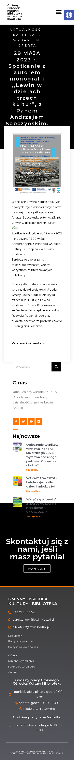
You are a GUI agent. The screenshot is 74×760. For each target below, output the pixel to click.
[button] (59, 12)
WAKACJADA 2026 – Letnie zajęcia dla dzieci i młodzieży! (41, 482)
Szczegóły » (33, 470)
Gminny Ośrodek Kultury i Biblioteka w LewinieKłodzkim (14, 12)
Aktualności (26, 29)
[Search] (56, 366)
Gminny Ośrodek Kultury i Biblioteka (32, 601)
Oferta (27, 45)
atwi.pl (60, 753)
